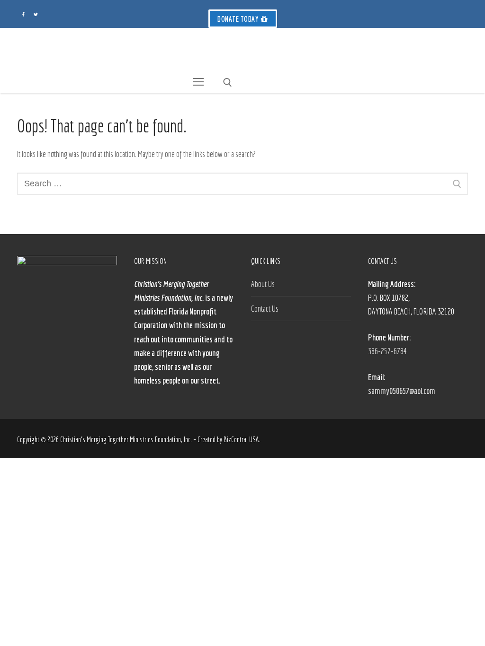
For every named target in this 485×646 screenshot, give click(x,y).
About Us (263, 284)
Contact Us (264, 309)
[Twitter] (35, 14)
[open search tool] (227, 82)
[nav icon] (198, 82)
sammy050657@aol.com (401, 391)
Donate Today (238, 19)
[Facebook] (23, 14)
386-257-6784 (387, 351)
